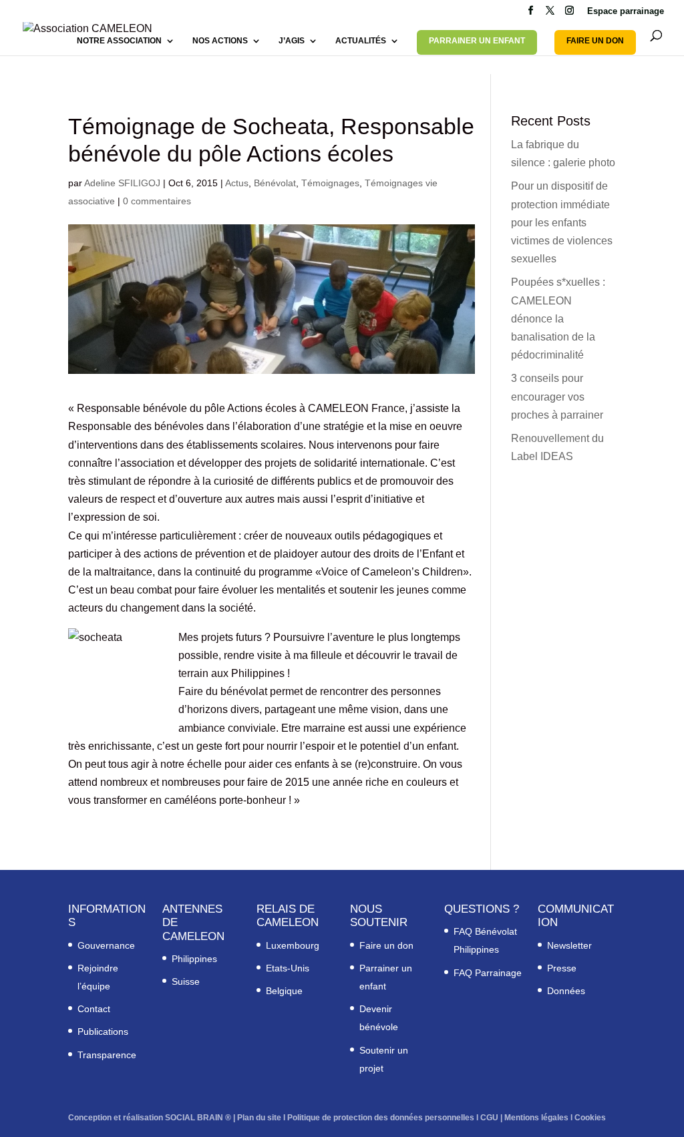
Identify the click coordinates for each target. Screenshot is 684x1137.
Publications (102, 1031)
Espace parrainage (625, 11)
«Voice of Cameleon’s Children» (392, 572)
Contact (93, 1008)
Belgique (284, 990)
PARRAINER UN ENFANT (477, 40)
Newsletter (569, 945)
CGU (489, 1117)
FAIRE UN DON (595, 40)
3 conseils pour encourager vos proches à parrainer (557, 396)
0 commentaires (157, 201)
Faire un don (386, 945)
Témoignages (330, 183)
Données (566, 990)
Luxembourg (292, 945)
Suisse (186, 981)
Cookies (590, 1117)
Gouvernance (106, 945)
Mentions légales (536, 1117)
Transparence (106, 1055)
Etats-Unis (287, 968)
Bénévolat (275, 183)
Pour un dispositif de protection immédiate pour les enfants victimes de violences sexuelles (562, 222)
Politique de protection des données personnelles (380, 1117)
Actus (236, 183)
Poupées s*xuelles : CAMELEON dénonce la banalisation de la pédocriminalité (558, 318)
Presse (561, 968)
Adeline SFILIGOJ (122, 183)
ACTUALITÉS (360, 40)
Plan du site (259, 1117)
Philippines (194, 958)
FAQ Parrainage (488, 972)
